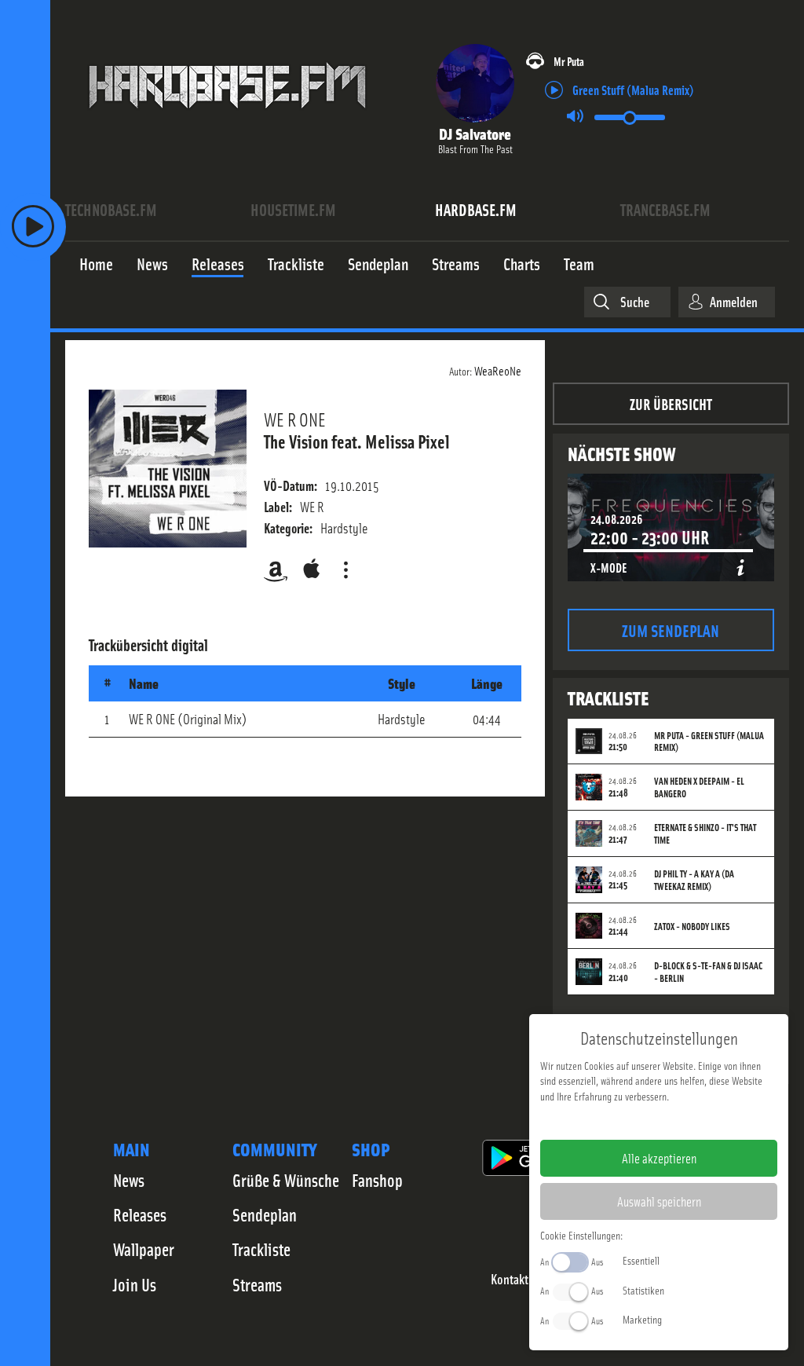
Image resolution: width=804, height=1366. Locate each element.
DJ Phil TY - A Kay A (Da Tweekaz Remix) (694, 879)
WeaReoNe (497, 370)
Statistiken (643, 1290)
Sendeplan (264, 1214)
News (128, 1180)
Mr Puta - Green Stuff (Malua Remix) (709, 741)
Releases (139, 1214)
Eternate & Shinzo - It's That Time (705, 833)
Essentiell (641, 1260)
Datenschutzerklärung (686, 1121)
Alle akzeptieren (659, 1158)
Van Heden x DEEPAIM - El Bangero (699, 787)
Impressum (610, 1121)
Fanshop (377, 1180)
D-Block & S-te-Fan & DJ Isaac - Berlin (708, 971)
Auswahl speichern (659, 1201)
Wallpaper (143, 1249)
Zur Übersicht (671, 403)
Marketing (642, 1319)
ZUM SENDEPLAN (670, 629)
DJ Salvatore (475, 133)
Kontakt (509, 1279)
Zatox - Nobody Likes (692, 926)
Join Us (134, 1284)
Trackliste (261, 1249)
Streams (257, 1284)
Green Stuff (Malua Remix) (633, 89)
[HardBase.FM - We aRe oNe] (227, 120)
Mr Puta (569, 60)
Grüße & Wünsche (285, 1180)
